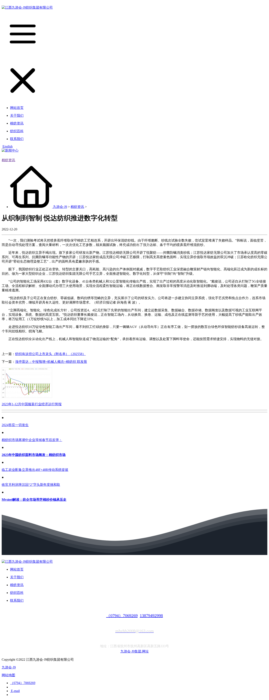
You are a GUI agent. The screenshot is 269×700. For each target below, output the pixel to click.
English (8, 146)
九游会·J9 (60, 207)
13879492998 (151, 615)
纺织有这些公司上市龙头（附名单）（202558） (50, 354)
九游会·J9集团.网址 (134, 651)
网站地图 (8, 675)
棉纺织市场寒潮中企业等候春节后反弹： (32, 440)
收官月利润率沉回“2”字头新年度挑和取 (31, 484)
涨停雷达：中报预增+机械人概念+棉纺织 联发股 (51, 361)
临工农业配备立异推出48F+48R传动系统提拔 (35, 470)
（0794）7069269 (122, 615)
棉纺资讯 (8, 160)
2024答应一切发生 (15, 425)
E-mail (15, 691)
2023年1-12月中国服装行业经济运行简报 (32, 404)
